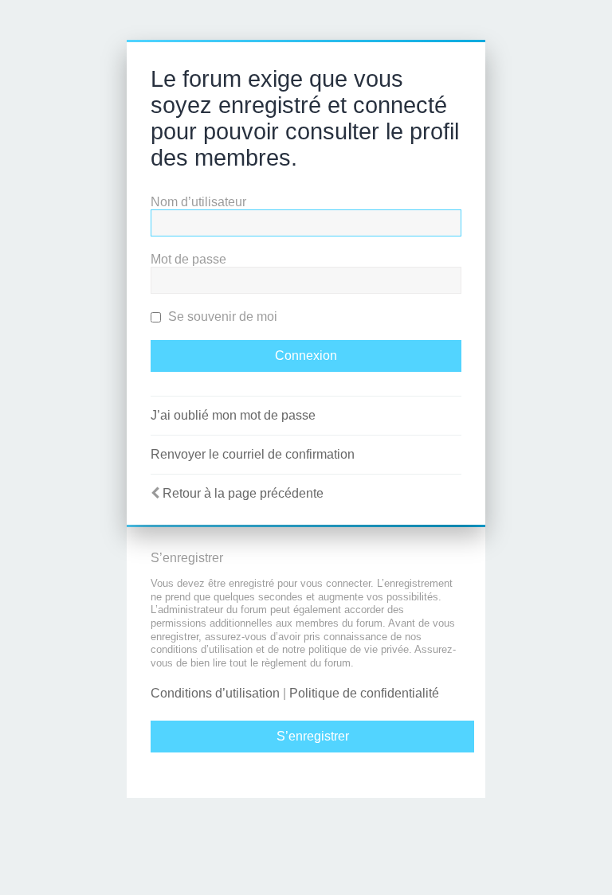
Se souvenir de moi (221, 316)
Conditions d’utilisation (215, 693)
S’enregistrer (313, 736)
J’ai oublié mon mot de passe (233, 415)
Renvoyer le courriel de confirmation (253, 454)
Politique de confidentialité (364, 693)
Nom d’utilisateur (198, 202)
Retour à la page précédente (243, 493)
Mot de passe (188, 259)
